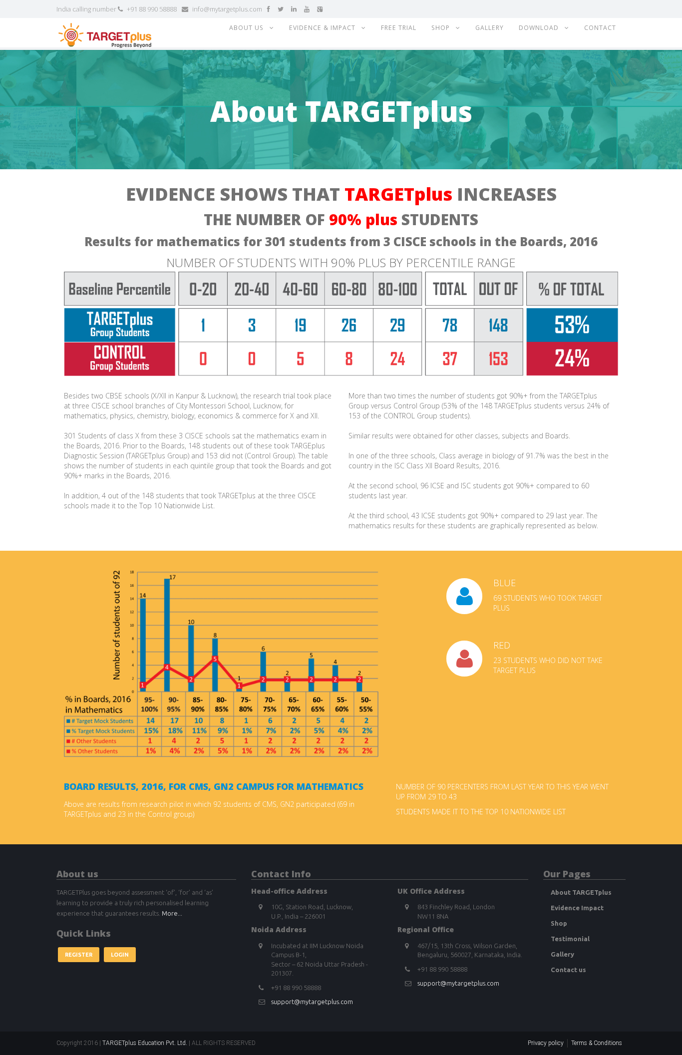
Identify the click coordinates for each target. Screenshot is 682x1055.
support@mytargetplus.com (312, 1001)
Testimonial (570, 938)
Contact (600, 27)
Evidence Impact (577, 907)
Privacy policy (546, 1043)
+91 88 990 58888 (151, 8)
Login (120, 955)
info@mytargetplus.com (226, 8)
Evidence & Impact (325, 27)
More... (172, 913)
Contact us (568, 969)
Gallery (489, 27)
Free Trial (398, 27)
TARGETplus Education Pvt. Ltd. (145, 1043)
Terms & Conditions (596, 1043)
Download (542, 27)
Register (78, 955)
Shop (443, 27)
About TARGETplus (581, 892)
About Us (249, 27)
